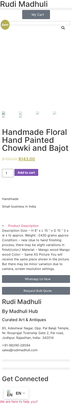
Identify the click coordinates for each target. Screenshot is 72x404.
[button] (36, 9)
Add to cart (26, 173)
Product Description (23, 226)
